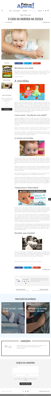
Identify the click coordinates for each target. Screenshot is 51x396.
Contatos (40, 10)
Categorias (24, 10)
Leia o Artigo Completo (8, 331)
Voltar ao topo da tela (44, 391)
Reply (45, 345)
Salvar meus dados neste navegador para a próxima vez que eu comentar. (25, 379)
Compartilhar (46, 22)
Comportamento (31, 304)
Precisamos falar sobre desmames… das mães (37, 309)
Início (10, 10)
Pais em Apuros (16, 10)
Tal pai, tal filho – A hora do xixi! (13, 309)
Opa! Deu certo (33, 10)
